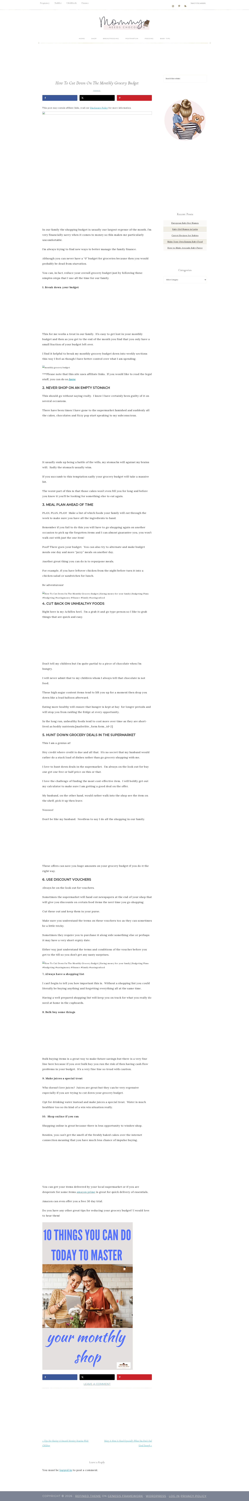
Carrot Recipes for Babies (185, 235)
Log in (174, 1496)
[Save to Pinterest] (134, 98)
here (72, 379)
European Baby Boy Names (185, 223)
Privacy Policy (193, 1496)
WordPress (156, 1496)
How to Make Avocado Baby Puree (185, 248)
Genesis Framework (125, 1496)
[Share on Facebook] (59, 98)
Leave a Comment (97, 1384)
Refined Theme (88, 1496)
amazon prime (86, 1192)
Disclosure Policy (99, 108)
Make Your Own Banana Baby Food (185, 241)
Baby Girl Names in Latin (185, 229)
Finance (96, 91)
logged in (66, 1470)
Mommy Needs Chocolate (124, 22)
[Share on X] (97, 98)
